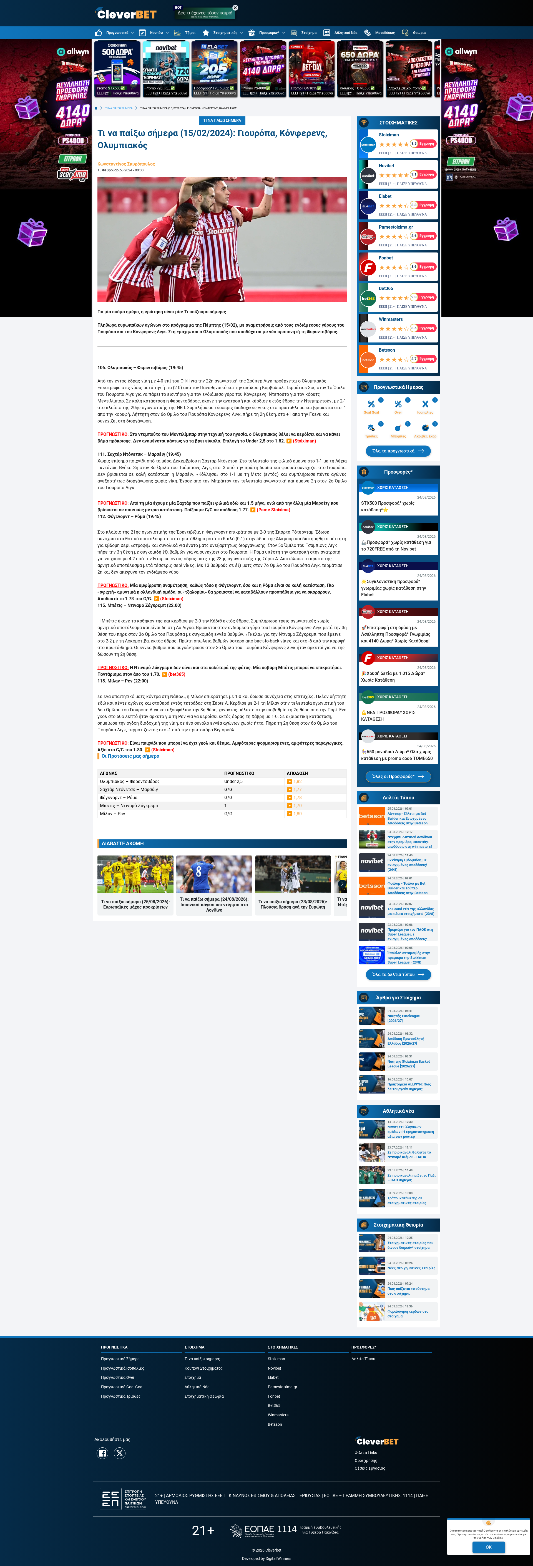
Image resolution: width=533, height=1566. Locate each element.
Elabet (385, 196)
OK (489, 1547)
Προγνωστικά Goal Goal (122, 1387)
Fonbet (386, 258)
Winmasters (391, 319)
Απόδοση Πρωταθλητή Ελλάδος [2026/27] (406, 1041)
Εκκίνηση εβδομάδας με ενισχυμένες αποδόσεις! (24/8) (407, 865)
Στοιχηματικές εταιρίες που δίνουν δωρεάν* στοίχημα (410, 1245)
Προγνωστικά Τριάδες (121, 1396)
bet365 (177, 674)
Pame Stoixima (273, 509)
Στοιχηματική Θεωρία (204, 1396)
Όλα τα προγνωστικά (394, 451)
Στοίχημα (193, 1377)
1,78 (297, 797)
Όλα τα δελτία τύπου (394, 974)
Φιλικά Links (366, 1452)
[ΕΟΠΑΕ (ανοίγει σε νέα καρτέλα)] (285, 1531)
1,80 (297, 813)
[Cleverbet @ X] (119, 1453)
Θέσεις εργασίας (370, 1468)
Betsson (387, 350)
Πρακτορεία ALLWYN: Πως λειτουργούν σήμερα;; (409, 1086)
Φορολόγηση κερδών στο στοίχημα (408, 1313)
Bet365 (386, 288)
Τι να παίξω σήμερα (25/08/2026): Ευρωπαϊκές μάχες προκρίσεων (135, 904)
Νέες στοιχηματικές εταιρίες (412, 1268)
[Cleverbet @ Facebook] (102, 1453)
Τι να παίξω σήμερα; (202, 1359)
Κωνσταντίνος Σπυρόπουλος (126, 164)
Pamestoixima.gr (396, 227)
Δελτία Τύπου (363, 1359)
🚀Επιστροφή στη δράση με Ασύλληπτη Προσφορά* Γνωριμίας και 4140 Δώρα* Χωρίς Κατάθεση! (395, 634)
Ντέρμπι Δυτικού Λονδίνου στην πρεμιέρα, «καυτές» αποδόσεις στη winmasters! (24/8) (410, 842)
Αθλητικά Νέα (197, 1387)
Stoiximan (305, 441)
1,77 (297, 789)
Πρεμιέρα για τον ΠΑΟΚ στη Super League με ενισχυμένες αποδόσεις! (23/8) (410, 934)
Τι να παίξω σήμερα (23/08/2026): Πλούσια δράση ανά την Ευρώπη (292, 904)
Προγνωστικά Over (117, 1377)
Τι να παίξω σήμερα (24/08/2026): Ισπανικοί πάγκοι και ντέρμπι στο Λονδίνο (214, 904)
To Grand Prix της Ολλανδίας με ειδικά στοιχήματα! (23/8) (411, 911)
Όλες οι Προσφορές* (394, 776)
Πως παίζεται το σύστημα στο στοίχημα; (408, 1291)
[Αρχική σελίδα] (96, 108)
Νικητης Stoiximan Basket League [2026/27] (409, 1063)
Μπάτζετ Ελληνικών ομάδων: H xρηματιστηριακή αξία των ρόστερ (411, 1132)
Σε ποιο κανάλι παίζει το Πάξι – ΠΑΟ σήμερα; (412, 1177)
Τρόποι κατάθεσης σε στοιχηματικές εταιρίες (407, 1200)
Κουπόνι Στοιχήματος (204, 1368)
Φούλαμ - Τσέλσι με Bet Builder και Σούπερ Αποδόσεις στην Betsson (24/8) (408, 888)
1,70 (297, 805)
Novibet (386, 165)
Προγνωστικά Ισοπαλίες (122, 1368)
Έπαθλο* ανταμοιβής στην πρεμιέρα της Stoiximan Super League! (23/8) (409, 957)
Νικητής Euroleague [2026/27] (404, 1018)
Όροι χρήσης (366, 1460)
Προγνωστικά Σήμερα (120, 1359)
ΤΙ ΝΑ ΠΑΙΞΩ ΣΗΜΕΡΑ (119, 108)
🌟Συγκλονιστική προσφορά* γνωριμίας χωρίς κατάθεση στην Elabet (393, 588)
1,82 (297, 781)
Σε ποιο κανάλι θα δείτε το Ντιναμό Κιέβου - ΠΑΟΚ (409, 1154)
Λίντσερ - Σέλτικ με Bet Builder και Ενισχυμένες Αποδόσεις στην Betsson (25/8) (408, 818)
